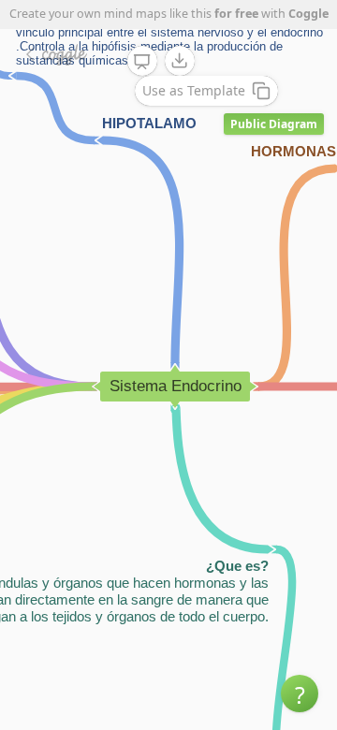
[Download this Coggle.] (180, 61)
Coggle (308, 14)
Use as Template (193, 90)
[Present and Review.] (142, 62)
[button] (299, 693)
